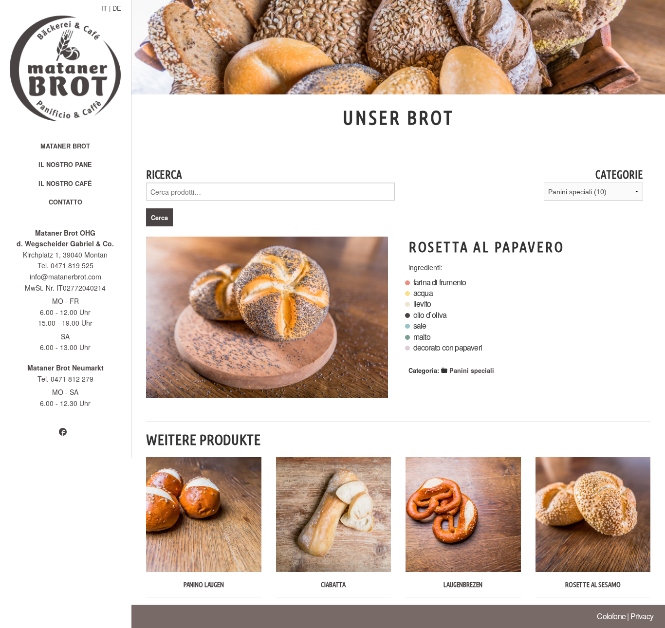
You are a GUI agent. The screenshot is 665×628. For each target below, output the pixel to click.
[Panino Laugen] (203, 515)
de (116, 8)
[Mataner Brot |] (65, 68)
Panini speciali (471, 370)
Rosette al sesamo (592, 585)
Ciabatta (333, 585)
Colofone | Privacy (625, 616)
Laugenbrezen (462, 585)
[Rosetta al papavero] (267, 317)
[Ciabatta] (333, 515)
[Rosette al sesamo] (593, 515)
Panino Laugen (204, 585)
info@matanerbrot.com (65, 277)
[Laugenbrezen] (463, 515)
